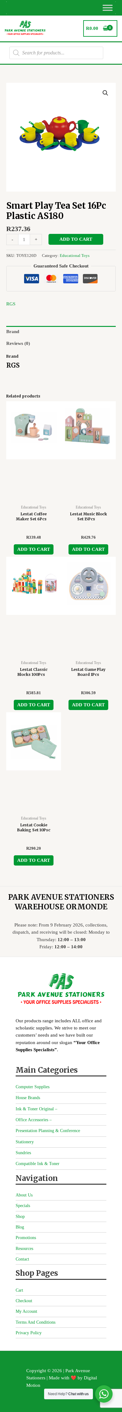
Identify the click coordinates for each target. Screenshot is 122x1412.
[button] (105, 93)
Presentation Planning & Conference (48, 1130)
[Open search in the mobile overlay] (56, 53)
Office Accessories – (34, 1119)
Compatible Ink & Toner (37, 1163)
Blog (20, 1227)
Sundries (23, 1152)
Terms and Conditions (35, 1322)
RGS (10, 303)
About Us (24, 1195)
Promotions (26, 1237)
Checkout (24, 1300)
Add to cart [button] (33, 549)
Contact (22, 1259)
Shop (20, 1216)
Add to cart (75, 239)
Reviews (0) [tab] (18, 343)
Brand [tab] (12, 331)
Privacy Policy (29, 1333)
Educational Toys (74, 255)
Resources (24, 1248)
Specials (23, 1205)
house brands (28, 1097)
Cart (19, 1290)
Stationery (25, 1142)
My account (26, 1311)
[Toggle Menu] (108, 8)
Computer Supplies (32, 1087)
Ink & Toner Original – (36, 1109)
